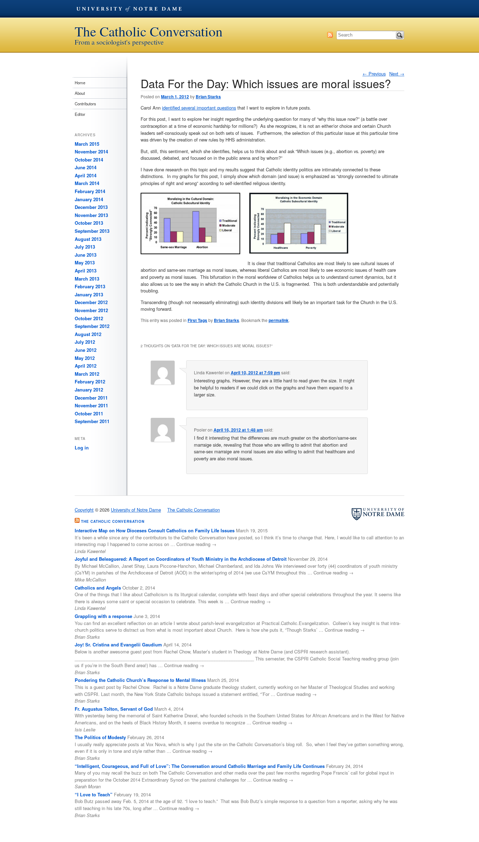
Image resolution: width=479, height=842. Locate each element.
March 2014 (87, 183)
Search (400, 35)
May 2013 (85, 262)
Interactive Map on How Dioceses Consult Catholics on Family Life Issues (155, 530)
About (80, 93)
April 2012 (85, 365)
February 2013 (90, 286)
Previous (374, 73)
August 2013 (88, 239)
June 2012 (85, 350)
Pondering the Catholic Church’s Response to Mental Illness (140, 680)
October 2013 (89, 222)
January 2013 (89, 294)
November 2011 (91, 405)
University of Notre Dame (129, 9)
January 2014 (89, 199)
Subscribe (330, 35)
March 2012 (87, 373)
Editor (80, 114)
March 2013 (87, 278)
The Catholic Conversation (149, 31)
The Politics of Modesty (100, 737)
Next (396, 73)
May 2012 (85, 358)
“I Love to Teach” (94, 794)
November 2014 (91, 151)
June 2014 (85, 167)
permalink (279, 320)
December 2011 (91, 397)
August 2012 (88, 334)
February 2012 (90, 381)
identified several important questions (199, 107)
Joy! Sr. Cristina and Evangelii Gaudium (118, 644)
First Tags (197, 320)
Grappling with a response (103, 616)
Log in (82, 447)
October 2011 (89, 413)
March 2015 (87, 143)
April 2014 (85, 175)
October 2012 (89, 318)
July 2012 (85, 341)
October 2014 (89, 159)
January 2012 (89, 389)
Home (80, 82)
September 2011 (92, 421)
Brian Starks (208, 96)
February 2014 (90, 191)
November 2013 (91, 215)
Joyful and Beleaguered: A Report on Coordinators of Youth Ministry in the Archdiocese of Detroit (180, 558)
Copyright (84, 509)
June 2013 (85, 254)
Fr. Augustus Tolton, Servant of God (114, 708)
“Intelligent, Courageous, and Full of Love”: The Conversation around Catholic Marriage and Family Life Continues (200, 766)
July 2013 (85, 246)
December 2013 (91, 207)
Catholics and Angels (98, 587)
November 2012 (91, 310)
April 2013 (85, 270)
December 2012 (91, 302)
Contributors (85, 103)
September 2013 (92, 231)
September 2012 (92, 326)
